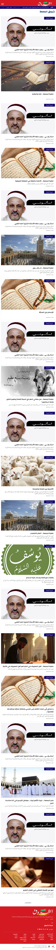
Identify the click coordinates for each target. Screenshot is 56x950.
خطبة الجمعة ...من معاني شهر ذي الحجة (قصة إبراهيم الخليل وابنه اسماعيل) (30, 401)
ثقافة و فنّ (50, 936)
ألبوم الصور (41, 934)
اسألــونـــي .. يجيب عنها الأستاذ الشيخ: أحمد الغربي (34, 49)
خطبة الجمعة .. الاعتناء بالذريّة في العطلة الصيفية (34, 181)
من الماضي (41, 939)
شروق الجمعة (49, 18)
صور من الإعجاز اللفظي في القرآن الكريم (38, 890)
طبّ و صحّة (33, 937)
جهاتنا (34, 936)
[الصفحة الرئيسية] (44, 3)
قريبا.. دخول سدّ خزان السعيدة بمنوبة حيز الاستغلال (34, 7)
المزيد (2, 4)
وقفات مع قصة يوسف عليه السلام (40, 577)
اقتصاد (33, 934)
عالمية (16, 937)
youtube (40, 929)
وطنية (25, 934)
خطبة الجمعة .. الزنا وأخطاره (43, 94)
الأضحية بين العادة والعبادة (43, 489)
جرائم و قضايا (41, 936)
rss (44, 929)
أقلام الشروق (50, 934)
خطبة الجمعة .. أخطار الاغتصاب (42, 533)
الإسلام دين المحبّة (46, 312)
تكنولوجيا (15, 934)
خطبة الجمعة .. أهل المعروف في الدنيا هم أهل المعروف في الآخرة (28, 666)
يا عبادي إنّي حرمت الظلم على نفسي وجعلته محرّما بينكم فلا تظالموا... (30, 710)
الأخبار (52, 7)
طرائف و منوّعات (22, 937)
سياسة (33, 939)
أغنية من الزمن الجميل (23, 940)
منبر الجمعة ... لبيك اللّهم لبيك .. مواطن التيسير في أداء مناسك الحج (29, 802)
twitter (47, 929)
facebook (46, 929)
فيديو (52, 939)
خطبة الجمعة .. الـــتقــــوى (43, 268)
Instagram (38, 929)
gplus (42, 929)
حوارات (24, 936)
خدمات (16, 936)
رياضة (52, 937)
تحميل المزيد (28, 902)
